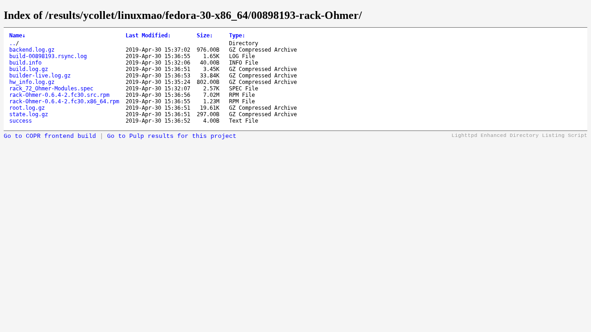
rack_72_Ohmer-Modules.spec (51, 88)
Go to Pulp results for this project (171, 136)
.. (12, 43)
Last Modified (148, 35)
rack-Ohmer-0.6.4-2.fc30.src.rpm (59, 95)
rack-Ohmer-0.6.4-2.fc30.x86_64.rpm (64, 101)
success (20, 121)
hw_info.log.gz (31, 82)
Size (205, 35)
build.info (25, 62)
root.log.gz (27, 108)
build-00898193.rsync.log (48, 56)
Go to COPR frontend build (50, 136)
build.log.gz (28, 69)
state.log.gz (28, 114)
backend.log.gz (31, 50)
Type (237, 35)
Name (17, 35)
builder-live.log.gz (40, 75)
